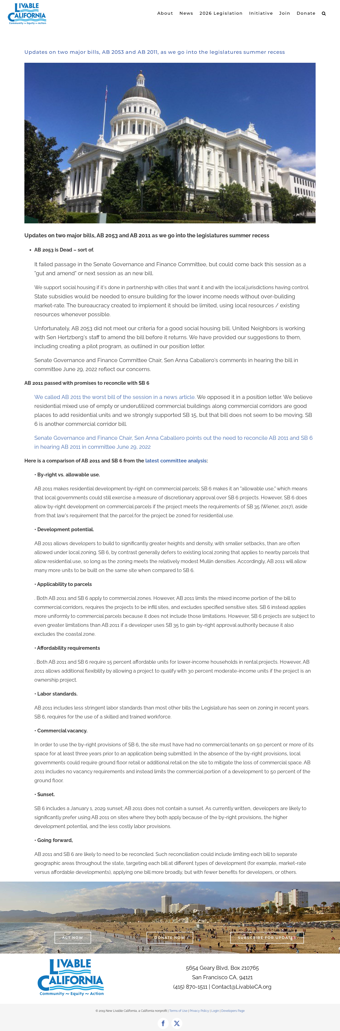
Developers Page (233, 1011)
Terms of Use (178, 1011)
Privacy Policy (200, 1011)
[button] (324, 13)
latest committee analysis (175, 461)
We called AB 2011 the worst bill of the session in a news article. (158, 397)
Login (215, 1011)
